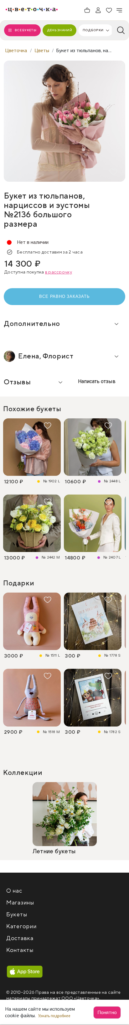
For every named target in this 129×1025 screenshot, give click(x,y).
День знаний (59, 30)
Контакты (20, 950)
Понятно (107, 1012)
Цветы (41, 50)
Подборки (93, 30)
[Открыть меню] (119, 10)
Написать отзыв (96, 381)
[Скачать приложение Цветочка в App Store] (24, 972)
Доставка (20, 938)
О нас (14, 890)
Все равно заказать (64, 296)
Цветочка (16, 50)
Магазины (20, 902)
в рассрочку (58, 272)
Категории (21, 926)
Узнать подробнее (54, 1015)
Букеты (16, 914)
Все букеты (25, 30)
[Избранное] (109, 10)
